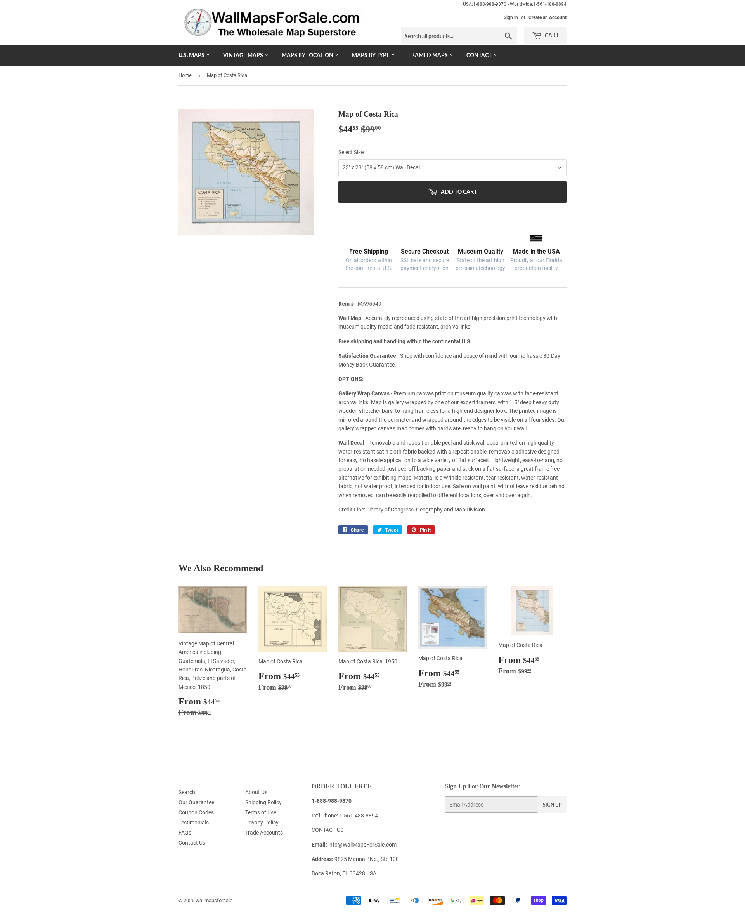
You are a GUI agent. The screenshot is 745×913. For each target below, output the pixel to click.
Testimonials (193, 822)
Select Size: (351, 152)
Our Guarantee (196, 802)
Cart (551, 35)
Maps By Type (371, 55)
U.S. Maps (192, 55)
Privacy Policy (262, 822)
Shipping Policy (263, 802)
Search (186, 792)
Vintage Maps (243, 55)
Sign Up (552, 805)
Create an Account (547, 17)
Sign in (511, 17)
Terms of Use (260, 812)
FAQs (184, 833)
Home (185, 75)
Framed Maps (428, 55)
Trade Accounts (264, 833)
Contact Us (191, 843)
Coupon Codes (196, 812)
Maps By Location (308, 55)
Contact (479, 55)
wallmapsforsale (214, 900)
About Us (256, 792)
